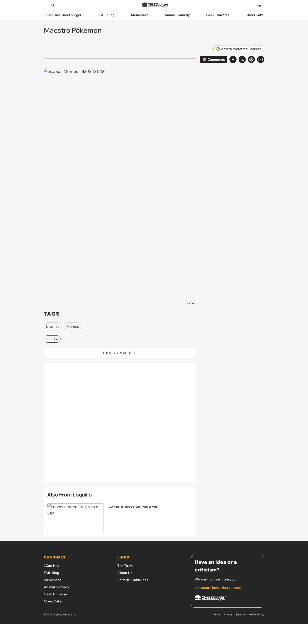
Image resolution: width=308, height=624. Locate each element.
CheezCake (53, 601)
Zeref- (192, 302)
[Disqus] (120, 425)
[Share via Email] (260, 59)
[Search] (52, 5)
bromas (53, 326)
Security (241, 614)
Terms (216, 614)
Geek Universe (55, 594)
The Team (125, 565)
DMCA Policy (256, 614)
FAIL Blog (51, 573)
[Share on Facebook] (233, 59)
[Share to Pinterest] (251, 59)
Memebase (52, 580)
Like (55, 339)
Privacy (228, 614)
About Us (124, 573)
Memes (72, 326)
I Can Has (51, 565)
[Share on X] (242, 59)
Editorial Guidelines (132, 580)
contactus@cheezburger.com (218, 587)
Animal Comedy (56, 587)
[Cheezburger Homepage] (155, 5)
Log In (260, 5)
